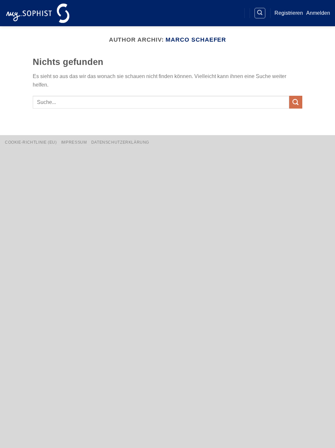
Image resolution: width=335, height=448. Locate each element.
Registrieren (288, 13)
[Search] (260, 13)
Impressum (74, 142)
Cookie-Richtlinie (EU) (31, 142)
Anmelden (318, 13)
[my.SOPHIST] (37, 13)
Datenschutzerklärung (120, 142)
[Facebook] (210, 13)
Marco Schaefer (196, 39)
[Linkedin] (222, 13)
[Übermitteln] (295, 102)
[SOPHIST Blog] (234, 13)
